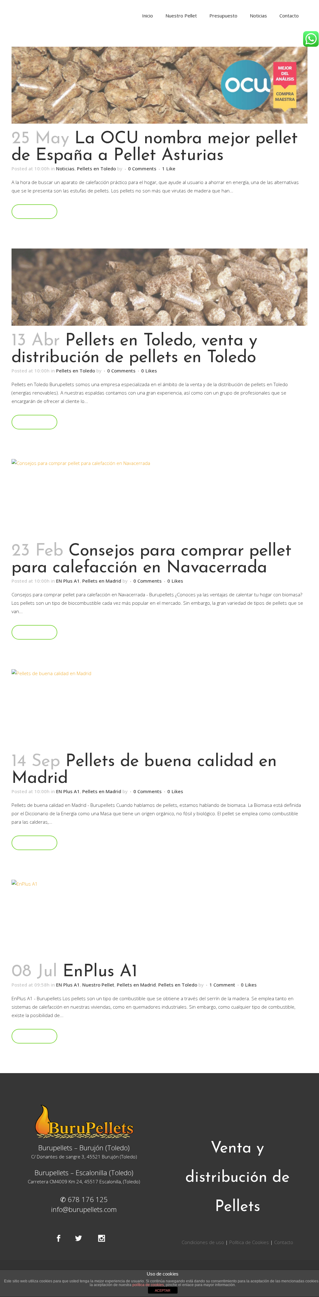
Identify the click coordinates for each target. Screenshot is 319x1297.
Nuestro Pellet (98, 985)
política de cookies (148, 1285)
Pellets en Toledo (96, 168)
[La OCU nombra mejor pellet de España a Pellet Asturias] (159, 85)
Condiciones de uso (203, 1242)
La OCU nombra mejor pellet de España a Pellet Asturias (155, 147)
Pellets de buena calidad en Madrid (144, 770)
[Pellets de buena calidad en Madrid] (159, 707)
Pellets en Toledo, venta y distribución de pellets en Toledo (134, 350)
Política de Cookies (249, 1242)
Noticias (65, 168)
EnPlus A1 (100, 972)
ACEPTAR (162, 1290)
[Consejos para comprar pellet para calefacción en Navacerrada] (159, 497)
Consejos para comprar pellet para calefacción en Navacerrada (152, 560)
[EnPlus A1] (159, 918)
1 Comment (222, 985)
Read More (34, 211)
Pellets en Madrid (101, 581)
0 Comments (142, 168)
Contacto (283, 1242)
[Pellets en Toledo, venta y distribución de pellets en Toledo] (159, 287)
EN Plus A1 (68, 581)
